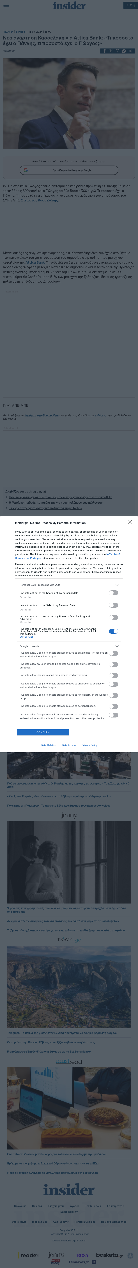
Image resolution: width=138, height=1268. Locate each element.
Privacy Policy (89, 745)
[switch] (113, 592)
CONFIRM (43, 732)
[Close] (131, 523)
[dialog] (69, 634)
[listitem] (69, 585)
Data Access (69, 745)
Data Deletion (48, 745)
